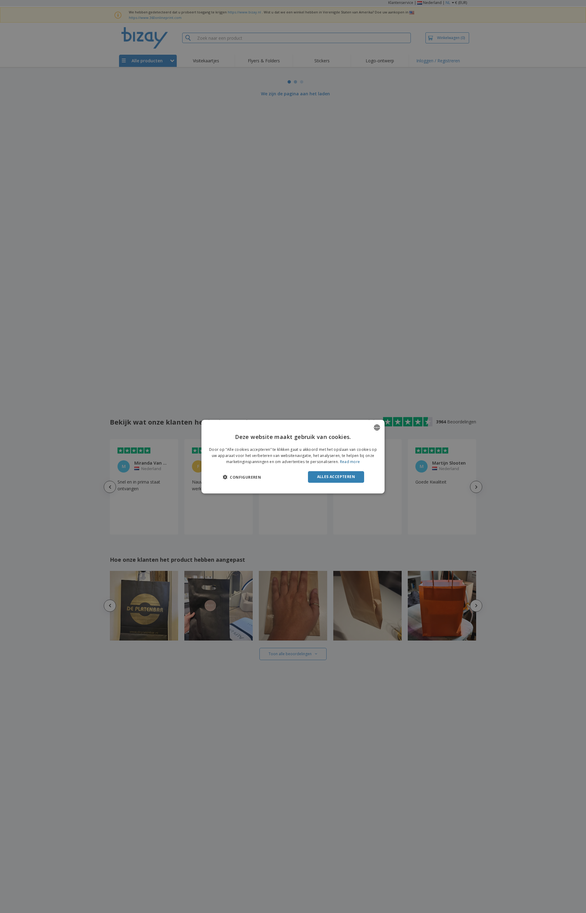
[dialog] (293, 456)
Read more (350, 461)
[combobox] (377, 427)
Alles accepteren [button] (336, 476)
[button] (242, 477)
